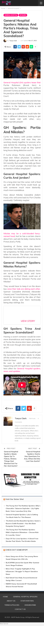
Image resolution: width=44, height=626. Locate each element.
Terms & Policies (11, 605)
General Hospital (11, 15)
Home (5, 597)
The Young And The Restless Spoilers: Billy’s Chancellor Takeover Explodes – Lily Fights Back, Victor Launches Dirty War (23, 508)
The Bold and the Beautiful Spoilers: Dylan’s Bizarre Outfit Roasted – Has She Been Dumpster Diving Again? (23, 523)
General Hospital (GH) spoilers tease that (22, 82)
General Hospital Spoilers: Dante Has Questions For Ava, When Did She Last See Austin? (32, 456)
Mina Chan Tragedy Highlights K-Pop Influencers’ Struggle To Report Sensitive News (22, 571)
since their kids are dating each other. (24, 289)
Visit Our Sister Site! (15, 499)
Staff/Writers (27, 601)
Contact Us (20, 609)
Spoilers (23, 15)
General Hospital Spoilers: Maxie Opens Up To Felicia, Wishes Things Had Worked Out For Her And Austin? (11, 459)
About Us (11, 601)
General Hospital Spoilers (25, 597)
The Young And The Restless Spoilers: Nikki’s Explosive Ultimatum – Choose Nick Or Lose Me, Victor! (22, 532)
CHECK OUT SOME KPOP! (17, 550)
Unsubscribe (30, 605)
